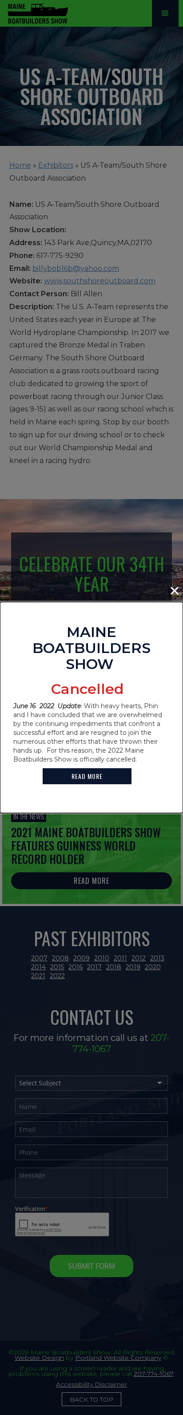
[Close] (174, 590)
